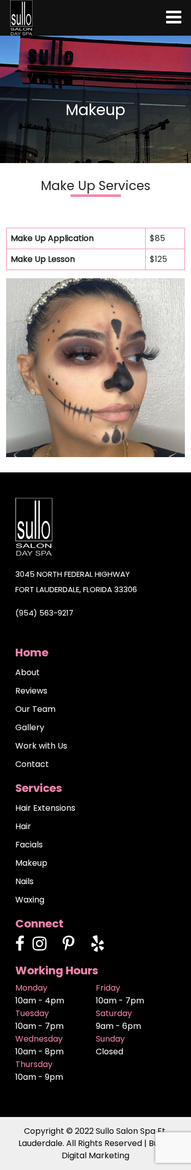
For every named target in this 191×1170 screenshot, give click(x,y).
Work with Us (41, 746)
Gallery (29, 727)
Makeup (31, 863)
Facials (29, 844)
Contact (32, 764)
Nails (24, 881)
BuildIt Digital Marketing (117, 1149)
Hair (23, 826)
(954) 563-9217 (44, 612)
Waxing (29, 900)
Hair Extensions (45, 808)
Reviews (31, 691)
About (27, 672)
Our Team (35, 709)
